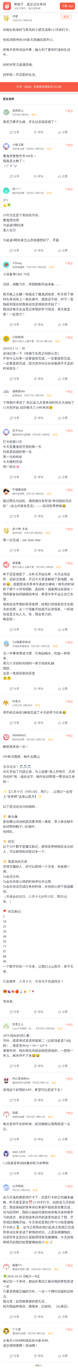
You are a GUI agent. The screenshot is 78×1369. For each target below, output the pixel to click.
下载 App (67, 6)
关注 (66, 16)
